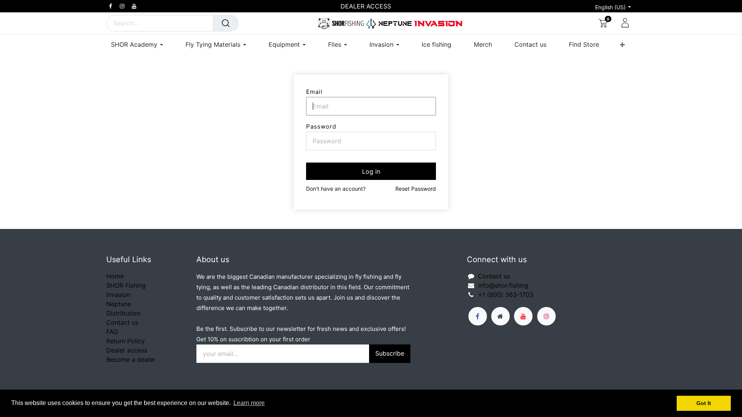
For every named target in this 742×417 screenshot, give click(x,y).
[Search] (226, 23)
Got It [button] (703, 403)
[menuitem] (436, 44)
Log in (371, 171)
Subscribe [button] (389, 353)
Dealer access (126, 350)
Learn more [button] (249, 403)
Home (115, 276)
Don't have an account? (336, 188)
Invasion (118, 294)
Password (321, 126)
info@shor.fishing (503, 285)
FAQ (112, 332)
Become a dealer (130, 359)
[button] (622, 45)
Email (314, 91)
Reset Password (415, 188)
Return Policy (125, 341)
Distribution (123, 313)
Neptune (118, 304)
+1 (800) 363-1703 (505, 294)
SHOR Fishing (126, 285)
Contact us (122, 322)
